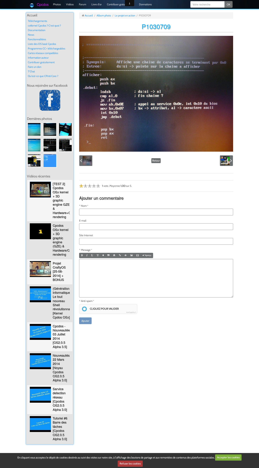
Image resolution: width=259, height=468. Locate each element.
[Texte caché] (126, 255)
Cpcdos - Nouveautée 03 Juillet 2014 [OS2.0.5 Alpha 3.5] (61, 336)
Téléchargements (37, 21)
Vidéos (70, 4)
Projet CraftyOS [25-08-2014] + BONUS (59, 271)
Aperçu (147, 255)
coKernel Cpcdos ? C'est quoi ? (44, 25)
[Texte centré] (114, 255)
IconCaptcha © (131, 312)
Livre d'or (96, 4)
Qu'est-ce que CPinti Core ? (43, 76)
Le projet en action (125, 15)
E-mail (82, 220)
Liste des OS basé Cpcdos (42, 44)
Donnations (145, 4)
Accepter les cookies (228, 457)
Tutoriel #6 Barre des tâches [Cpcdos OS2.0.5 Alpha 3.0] (60, 428)
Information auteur (38, 57)
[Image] (131, 255)
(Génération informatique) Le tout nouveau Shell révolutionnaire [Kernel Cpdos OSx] (63, 303)
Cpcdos (43, 4)
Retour (156, 160)
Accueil (89, 15)
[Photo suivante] (226, 160)
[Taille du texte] (98, 255)
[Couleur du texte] (103, 255)
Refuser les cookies (130, 463)
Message (86, 250)
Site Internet (86, 235)
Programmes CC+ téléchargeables (46, 48)
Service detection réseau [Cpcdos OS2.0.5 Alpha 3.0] (60, 399)
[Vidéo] (137, 255)
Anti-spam (86, 301)
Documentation (36, 30)
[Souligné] (92, 255)
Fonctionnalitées (37, 39)
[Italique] (87, 255)
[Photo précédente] (85, 160)
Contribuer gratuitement (120, 4)
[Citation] (108, 255)
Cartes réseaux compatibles (43, 53)
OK (228, 4)
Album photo (104, 15)
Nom (84, 205)
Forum (82, 4)
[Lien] (120, 255)
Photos (57, 4)
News (31, 34)
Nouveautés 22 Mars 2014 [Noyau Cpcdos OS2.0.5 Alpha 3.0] (61, 367)
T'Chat (31, 71)
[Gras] (82, 255)
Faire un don (34, 66)
